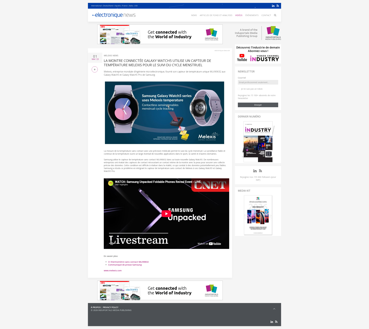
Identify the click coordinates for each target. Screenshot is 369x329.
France (125, 5)
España (118, 5)
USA (136, 5)
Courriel (242, 77)
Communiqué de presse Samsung (125, 264)
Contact (266, 15)
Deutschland (108, 5)
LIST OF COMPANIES (100, 313)
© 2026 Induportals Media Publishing (111, 310)
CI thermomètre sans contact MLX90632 (128, 261)
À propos (96, 307)
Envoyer (258, 104)
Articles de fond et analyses (216, 15)
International (96, 5)
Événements (252, 15)
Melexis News (111, 55)
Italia (131, 5)
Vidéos (238, 15)
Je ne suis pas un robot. (252, 88)
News (194, 15)
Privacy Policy (110, 307)
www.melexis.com (113, 270)
